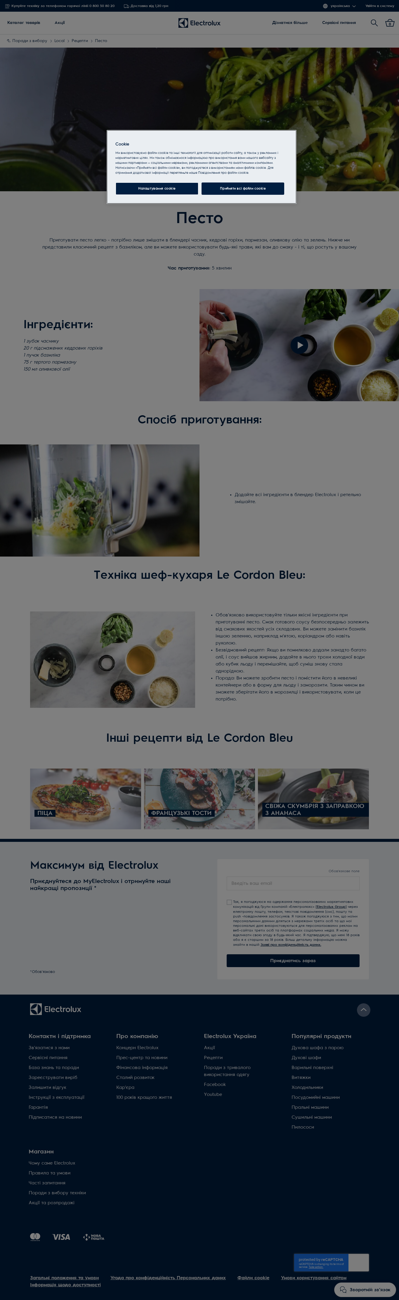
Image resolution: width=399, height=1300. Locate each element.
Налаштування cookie (157, 188)
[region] (201, 167)
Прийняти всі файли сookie (243, 188)
